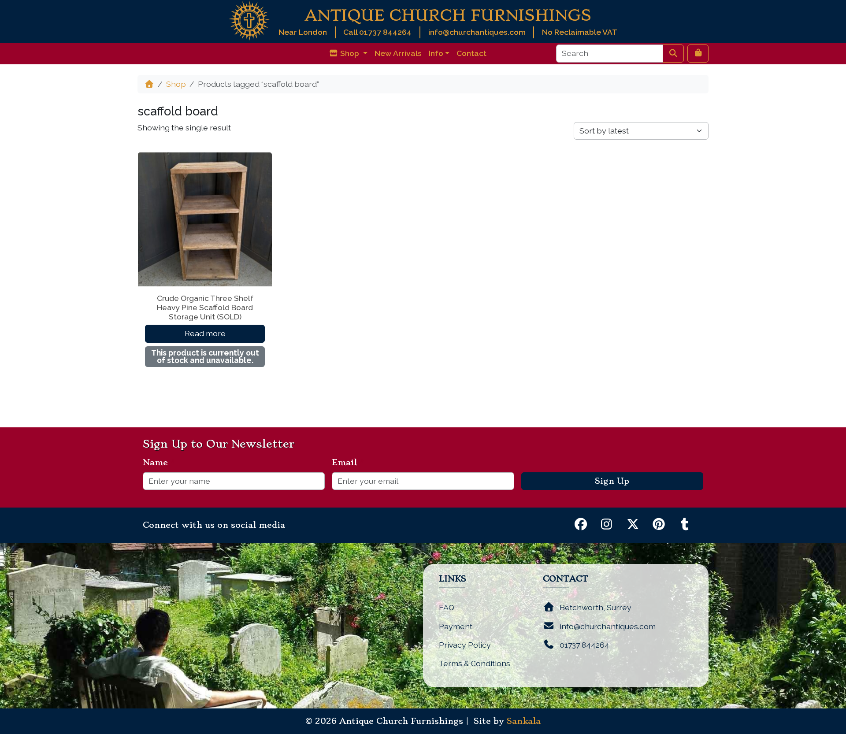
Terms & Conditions (474, 663)
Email (348, 462)
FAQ (446, 607)
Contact (471, 53)
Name (159, 462)
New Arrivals (398, 53)
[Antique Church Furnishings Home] (249, 19)
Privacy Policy (465, 644)
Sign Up (612, 481)
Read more (205, 333)
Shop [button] (349, 53)
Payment (455, 626)
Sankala (524, 721)
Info (436, 53)
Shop (176, 84)
